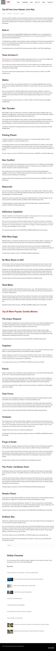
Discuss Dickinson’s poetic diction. (15, 618)
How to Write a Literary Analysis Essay (23, 592)
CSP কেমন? (37, 2)
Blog (31, 2)
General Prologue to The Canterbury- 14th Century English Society (22, 572)
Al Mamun (9, 13)
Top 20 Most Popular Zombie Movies (20, 311)
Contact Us (50, 2)
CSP (7, 2)
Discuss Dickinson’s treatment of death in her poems (19, 611)
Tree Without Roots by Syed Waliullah (16, 605)
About (43, 2)
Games (3, 13)
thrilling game (6, 471)
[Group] (50, 648)
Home (18, 2)
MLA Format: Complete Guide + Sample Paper (24, 585)
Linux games (5, 23)
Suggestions (25, 2)
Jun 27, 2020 (16, 13)
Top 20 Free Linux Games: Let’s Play (18, 9)
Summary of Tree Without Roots (14, 598)
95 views (22, 13)
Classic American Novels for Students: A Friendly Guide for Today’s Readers (31, 624)
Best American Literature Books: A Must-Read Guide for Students (29, 631)
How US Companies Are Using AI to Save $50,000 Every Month (28, 579)
